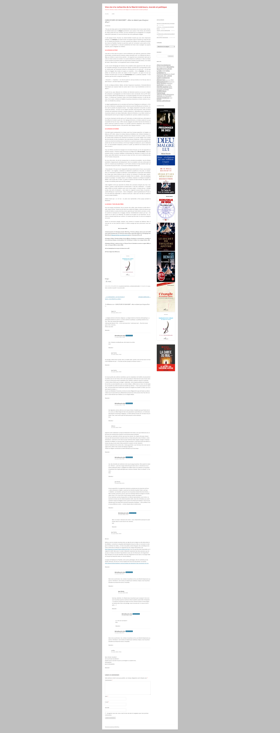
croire (164, 71)
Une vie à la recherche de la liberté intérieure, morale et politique (136, 7)
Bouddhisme (161, 68)
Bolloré (165, 67)
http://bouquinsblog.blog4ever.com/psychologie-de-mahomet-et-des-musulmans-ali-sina (127, 563)
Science (159, 96)
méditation (169, 83)
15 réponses (107, 25)
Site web (107, 707)
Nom (106, 696)
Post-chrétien (168, 88)
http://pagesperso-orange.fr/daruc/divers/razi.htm (117, 549)
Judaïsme (166, 77)
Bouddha (170, 66)
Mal (163, 80)
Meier (172, 80)
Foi (165, 72)
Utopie (159, 98)
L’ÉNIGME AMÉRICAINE (144, 297)
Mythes (163, 83)
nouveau (165, 85)
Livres (113, 14)
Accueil (107, 14)
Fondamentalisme (163, 74)
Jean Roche (114, 353)
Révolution (170, 94)
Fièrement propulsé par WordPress (112, 726)
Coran (149, 286)
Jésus (159, 79)
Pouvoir (159, 89)
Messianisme (162, 81)
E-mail (107, 702)
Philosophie (160, 88)
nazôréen (160, 85)
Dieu (168, 70)
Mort (159, 83)
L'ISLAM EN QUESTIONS (124, 286)
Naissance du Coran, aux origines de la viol (120, 235)
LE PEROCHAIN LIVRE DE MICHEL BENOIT (166, 34)
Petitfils (170, 86)
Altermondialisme (164, 65)
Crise (159, 70)
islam (106, 287)
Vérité (170, 97)
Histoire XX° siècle (164, 75)
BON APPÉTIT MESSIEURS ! (162, 37)
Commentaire (109, 680)
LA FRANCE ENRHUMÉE (135, 286)
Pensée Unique (162, 86)
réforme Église (162, 94)
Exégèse (160, 72)
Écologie (159, 99)
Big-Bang (159, 67)
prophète (110, 287)
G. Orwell (172, 74)
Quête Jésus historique (161, 92)
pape (169, 85)
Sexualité (114, 287)
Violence (165, 97)
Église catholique (163, 100)
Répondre (107, 330)
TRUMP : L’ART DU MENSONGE (163, 30)
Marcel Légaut (168, 79)
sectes (163, 96)
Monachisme (171, 81)
